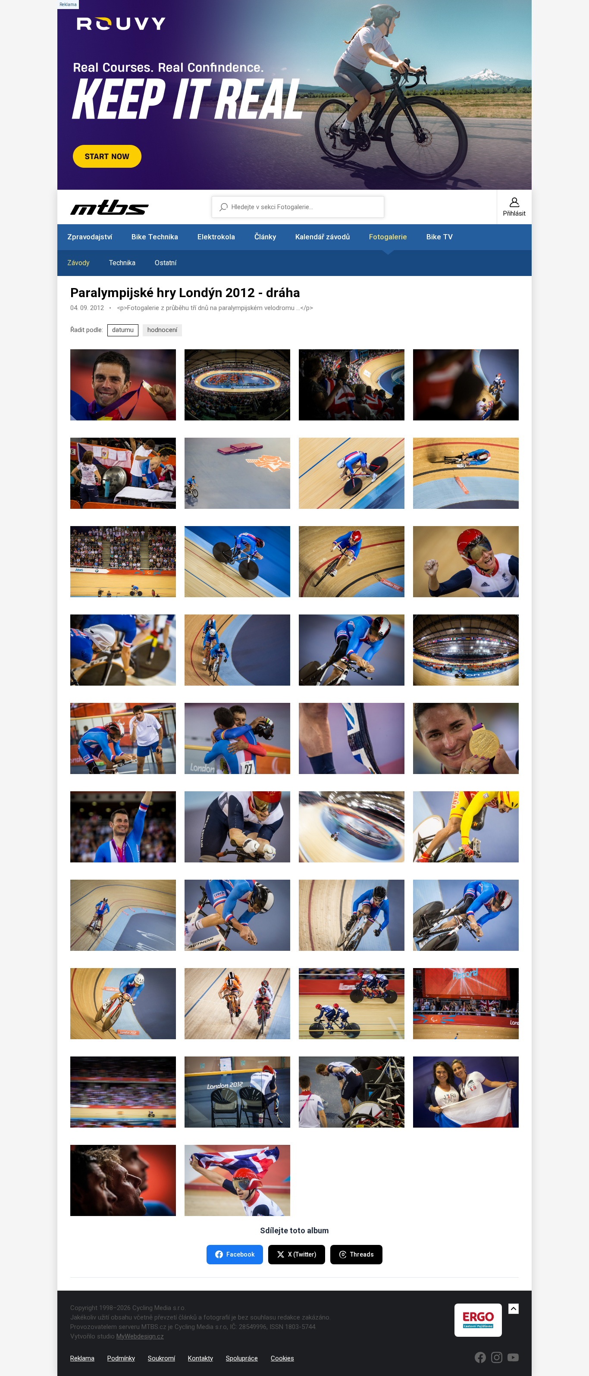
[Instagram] (496, 1357)
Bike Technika (155, 236)
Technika (122, 263)
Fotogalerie (388, 236)
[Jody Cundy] (351, 738)
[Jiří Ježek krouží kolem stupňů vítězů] (237, 473)
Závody (78, 263)
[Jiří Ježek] (466, 473)
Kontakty (200, 1358)
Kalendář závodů (322, 236)
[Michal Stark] (123, 915)
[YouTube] (513, 1357)
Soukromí (161, 1358)
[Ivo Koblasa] (351, 915)
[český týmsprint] (237, 650)
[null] (123, 473)
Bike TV (439, 236)
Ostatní (165, 263)
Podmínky (121, 1358)
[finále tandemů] (351, 1003)
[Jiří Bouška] (351, 473)
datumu (123, 330)
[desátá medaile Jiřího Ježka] (123, 826)
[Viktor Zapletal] (123, 738)
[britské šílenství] (351, 384)
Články (265, 236)
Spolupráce (242, 1358)
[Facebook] (480, 1357)
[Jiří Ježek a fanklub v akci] (123, 561)
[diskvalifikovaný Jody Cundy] (237, 1092)
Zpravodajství (89, 236)
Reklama (82, 1358)
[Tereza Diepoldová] (351, 561)
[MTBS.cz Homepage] (109, 207)
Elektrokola (216, 236)
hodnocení (162, 330)
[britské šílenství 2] (466, 384)
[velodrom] (237, 384)
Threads (362, 1254)
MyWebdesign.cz (140, 1336)
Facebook (240, 1254)
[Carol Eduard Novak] (123, 384)
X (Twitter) (302, 1254)
